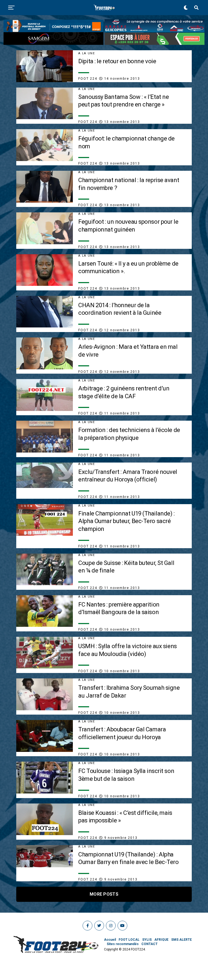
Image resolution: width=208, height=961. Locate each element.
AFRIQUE (161, 940)
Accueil (110, 940)
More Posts (104, 894)
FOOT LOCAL (129, 940)
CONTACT (149, 944)
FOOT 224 (87, 79)
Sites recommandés (123, 944)
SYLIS (147, 940)
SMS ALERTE (181, 940)
